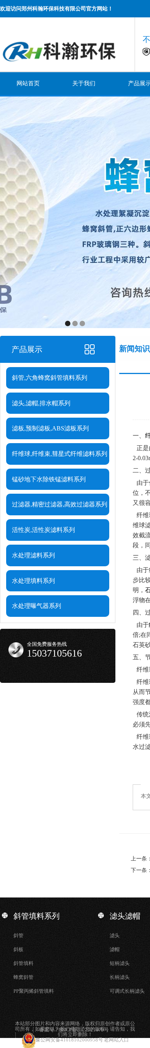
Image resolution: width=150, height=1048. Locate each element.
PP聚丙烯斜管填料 (33, 991)
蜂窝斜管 (23, 977)
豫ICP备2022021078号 (84, 1030)
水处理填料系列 (33, 580)
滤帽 (115, 949)
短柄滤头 (120, 963)
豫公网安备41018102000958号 (69, 1040)
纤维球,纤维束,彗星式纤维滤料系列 (59, 453)
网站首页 (28, 83)
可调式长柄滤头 (127, 991)
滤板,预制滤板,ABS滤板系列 (50, 428)
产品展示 (27, 349)
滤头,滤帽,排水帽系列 (41, 403)
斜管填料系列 (36, 916)
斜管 (18, 935)
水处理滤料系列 (33, 555)
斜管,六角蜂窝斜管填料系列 (49, 377)
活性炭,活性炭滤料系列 (43, 530)
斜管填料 (23, 963)
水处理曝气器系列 (36, 606)
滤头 (115, 935)
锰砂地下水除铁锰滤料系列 (49, 479)
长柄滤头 (120, 977)
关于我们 (83, 83)
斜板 (18, 949)
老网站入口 (116, 1040)
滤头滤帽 (125, 916)
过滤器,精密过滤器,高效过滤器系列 (59, 504)
